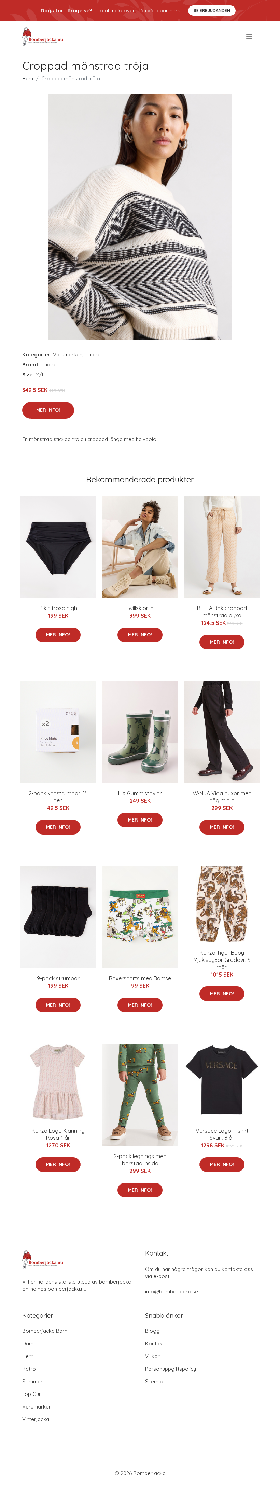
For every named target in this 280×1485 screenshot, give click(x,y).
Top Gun (32, 1394)
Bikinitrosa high (58, 608)
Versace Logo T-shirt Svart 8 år (222, 1134)
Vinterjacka (35, 1419)
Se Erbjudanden (212, 10)
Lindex (92, 354)
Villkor (152, 1356)
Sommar (32, 1381)
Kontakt (154, 1343)
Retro (29, 1368)
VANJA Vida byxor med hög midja (222, 797)
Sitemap (155, 1381)
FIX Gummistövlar (140, 793)
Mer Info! (48, 410)
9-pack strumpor (58, 978)
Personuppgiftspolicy (170, 1368)
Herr (27, 1356)
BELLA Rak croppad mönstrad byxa (222, 612)
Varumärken (67, 354)
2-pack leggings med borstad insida (140, 1160)
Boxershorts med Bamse (140, 978)
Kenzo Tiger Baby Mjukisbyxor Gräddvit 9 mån (222, 959)
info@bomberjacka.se (171, 1291)
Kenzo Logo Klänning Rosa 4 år (58, 1134)
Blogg (152, 1331)
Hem (27, 78)
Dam (27, 1343)
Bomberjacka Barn (44, 1331)
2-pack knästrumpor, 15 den (58, 797)
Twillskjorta (140, 608)
